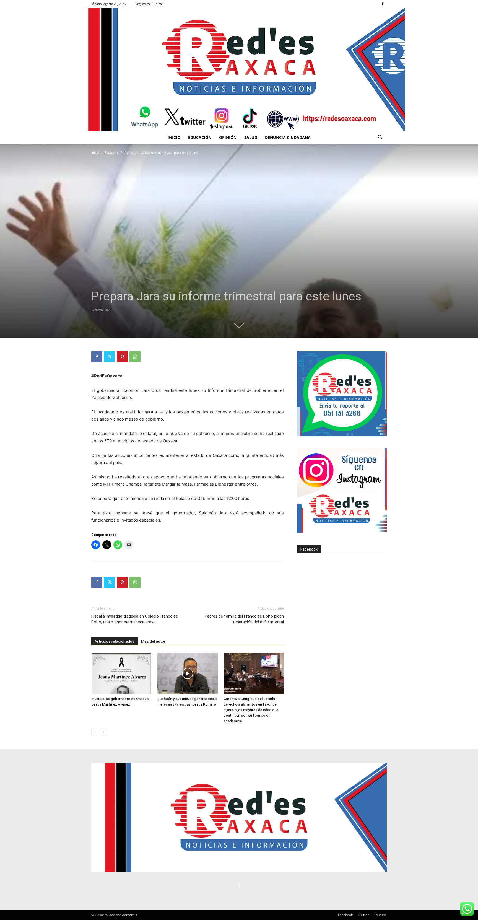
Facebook (309, 549)
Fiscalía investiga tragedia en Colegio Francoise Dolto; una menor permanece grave (134, 619)
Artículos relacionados (114, 641)
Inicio (174, 137)
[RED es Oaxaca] (239, 69)
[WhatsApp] (135, 356)
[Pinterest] (122, 356)
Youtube (380, 915)
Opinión (228, 137)
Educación (199, 137)
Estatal (110, 152)
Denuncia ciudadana (288, 137)
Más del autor (153, 641)
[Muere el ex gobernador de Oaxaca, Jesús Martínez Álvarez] (121, 673)
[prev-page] (94, 732)
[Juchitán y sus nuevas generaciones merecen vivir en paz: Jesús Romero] (187, 673)
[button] (380, 138)
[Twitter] (109, 356)
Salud (250, 137)
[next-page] (103, 732)
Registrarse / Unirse (149, 4)
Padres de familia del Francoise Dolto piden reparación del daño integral (244, 619)
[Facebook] (382, 4)
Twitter (363, 915)
